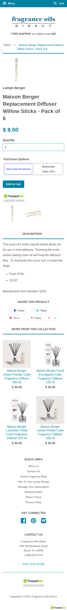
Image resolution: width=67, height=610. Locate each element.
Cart (61, 3)
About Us (33, 466)
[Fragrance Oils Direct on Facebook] (23, 522)
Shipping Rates (33, 492)
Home (7, 45)
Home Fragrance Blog (33, 476)
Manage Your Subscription (33, 487)
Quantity (9, 140)
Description (32, 233)
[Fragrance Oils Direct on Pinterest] (33, 522)
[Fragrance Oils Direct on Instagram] (44, 522)
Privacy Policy (33, 502)
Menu (11, 3)
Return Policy (33, 497)
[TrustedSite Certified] (14, 197)
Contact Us (33, 471)
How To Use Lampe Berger (34, 481)
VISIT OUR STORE (33, 564)
